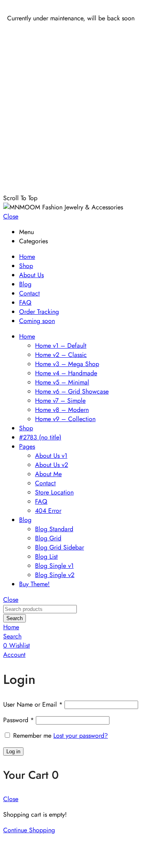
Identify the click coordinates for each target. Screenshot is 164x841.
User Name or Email (32, 704)
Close (10, 216)
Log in (13, 751)
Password (18, 720)
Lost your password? (80, 735)
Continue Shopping (29, 830)
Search (14, 618)
